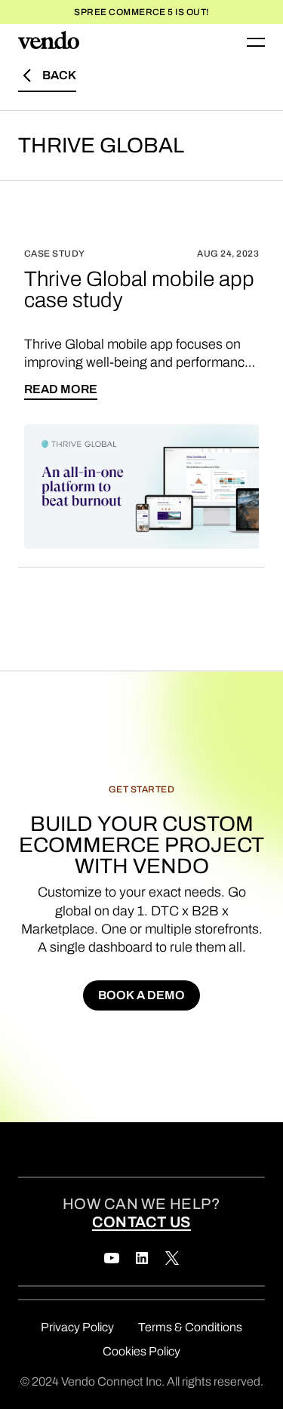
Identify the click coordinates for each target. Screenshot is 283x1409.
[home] (48, 42)
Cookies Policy (141, 1351)
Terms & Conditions (190, 1327)
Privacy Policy (77, 1327)
